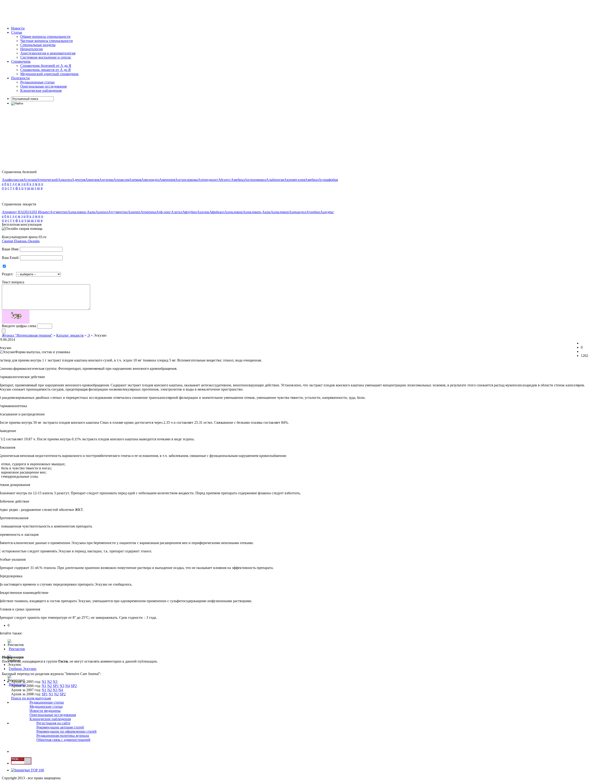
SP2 (74, 686)
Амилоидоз (150, 180)
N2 (49, 682)
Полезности (20, 78)
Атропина (148, 212)
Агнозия (30, 180)
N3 (55, 682)
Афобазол (216, 212)
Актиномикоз (255, 180)
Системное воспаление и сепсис (45, 57)
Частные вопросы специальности (46, 41)
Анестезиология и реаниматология (47, 53)
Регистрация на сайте (53, 723)
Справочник (21, 61)
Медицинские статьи (46, 706)
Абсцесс (224, 180)
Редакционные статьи (37, 82)
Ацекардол (297, 212)
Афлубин (189, 212)
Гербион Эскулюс (23, 669)
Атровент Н (11, 212)
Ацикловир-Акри (81, 212)
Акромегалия (294, 180)
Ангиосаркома (186, 180)
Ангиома (106, 180)
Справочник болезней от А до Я (45, 66)
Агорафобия (328, 180)
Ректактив (17, 649)
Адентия (78, 180)
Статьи (16, 32)
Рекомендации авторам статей (60, 727)
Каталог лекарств (70, 335)
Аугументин (118, 212)
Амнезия (92, 180)
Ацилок (203, 212)
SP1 (56, 686)
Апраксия (121, 180)
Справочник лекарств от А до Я (45, 70)
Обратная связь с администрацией (63, 740)
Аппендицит (208, 180)
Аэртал (176, 212)
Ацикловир (233, 212)
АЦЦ (25, 212)
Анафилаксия (12, 180)
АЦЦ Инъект (39, 212)
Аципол (101, 212)
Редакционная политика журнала (62, 736)
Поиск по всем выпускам (31, 698)
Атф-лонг (163, 212)
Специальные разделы (38, 45)
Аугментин (59, 212)
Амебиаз (238, 180)
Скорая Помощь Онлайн (20, 241)
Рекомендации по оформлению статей (66, 731)
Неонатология (31, 49)
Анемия (135, 180)
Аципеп (134, 212)
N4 (67, 686)
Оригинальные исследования (43, 86)
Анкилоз (65, 180)
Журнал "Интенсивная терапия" (27, 335)
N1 (44, 682)
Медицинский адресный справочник (49, 74)
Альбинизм (275, 180)
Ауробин (313, 212)
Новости (18, 28)
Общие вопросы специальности (45, 37)
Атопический (47, 180)
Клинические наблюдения (41, 90)
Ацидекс (327, 212)
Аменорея (167, 180)
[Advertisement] (86, 12)
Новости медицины (45, 711)
